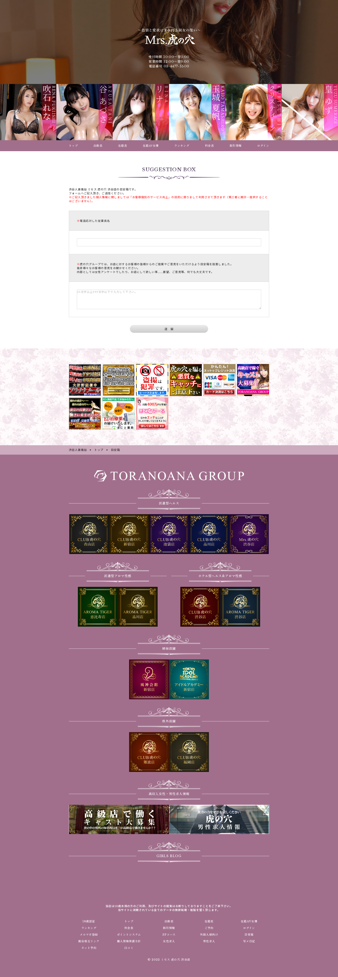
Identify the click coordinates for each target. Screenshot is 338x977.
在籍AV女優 (249, 921)
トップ (128, 921)
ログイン (249, 928)
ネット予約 (88, 948)
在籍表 (209, 921)
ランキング (88, 928)
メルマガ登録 (89, 934)
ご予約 (209, 928)
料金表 (128, 928)
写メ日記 (249, 941)
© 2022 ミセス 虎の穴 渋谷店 (169, 959)
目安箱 (249, 934)
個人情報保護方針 (129, 941)
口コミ (128, 948)
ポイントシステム (129, 934)
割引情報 (169, 928)
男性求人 (209, 941)
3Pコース (168, 934)
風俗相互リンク (88, 941)
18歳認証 (89, 921)
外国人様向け (209, 934)
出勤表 (169, 921)
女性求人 (169, 941)
